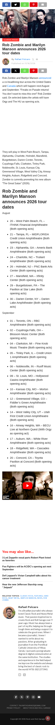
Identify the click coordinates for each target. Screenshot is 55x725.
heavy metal (14, 598)
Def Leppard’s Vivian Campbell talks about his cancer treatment (26, 577)
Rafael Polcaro (22, 59)
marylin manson (28, 598)
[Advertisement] (27, 128)
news (39, 598)
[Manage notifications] (47, 718)
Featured (38, 596)
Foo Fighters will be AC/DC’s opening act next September (26, 568)
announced (45, 78)
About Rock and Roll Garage (37, 708)
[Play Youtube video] (27, 485)
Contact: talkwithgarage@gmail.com (27, 705)
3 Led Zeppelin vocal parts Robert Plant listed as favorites (26, 559)
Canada (11, 86)
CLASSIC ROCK (26, 596)
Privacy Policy (13, 708)
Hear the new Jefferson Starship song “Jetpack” (22, 586)
